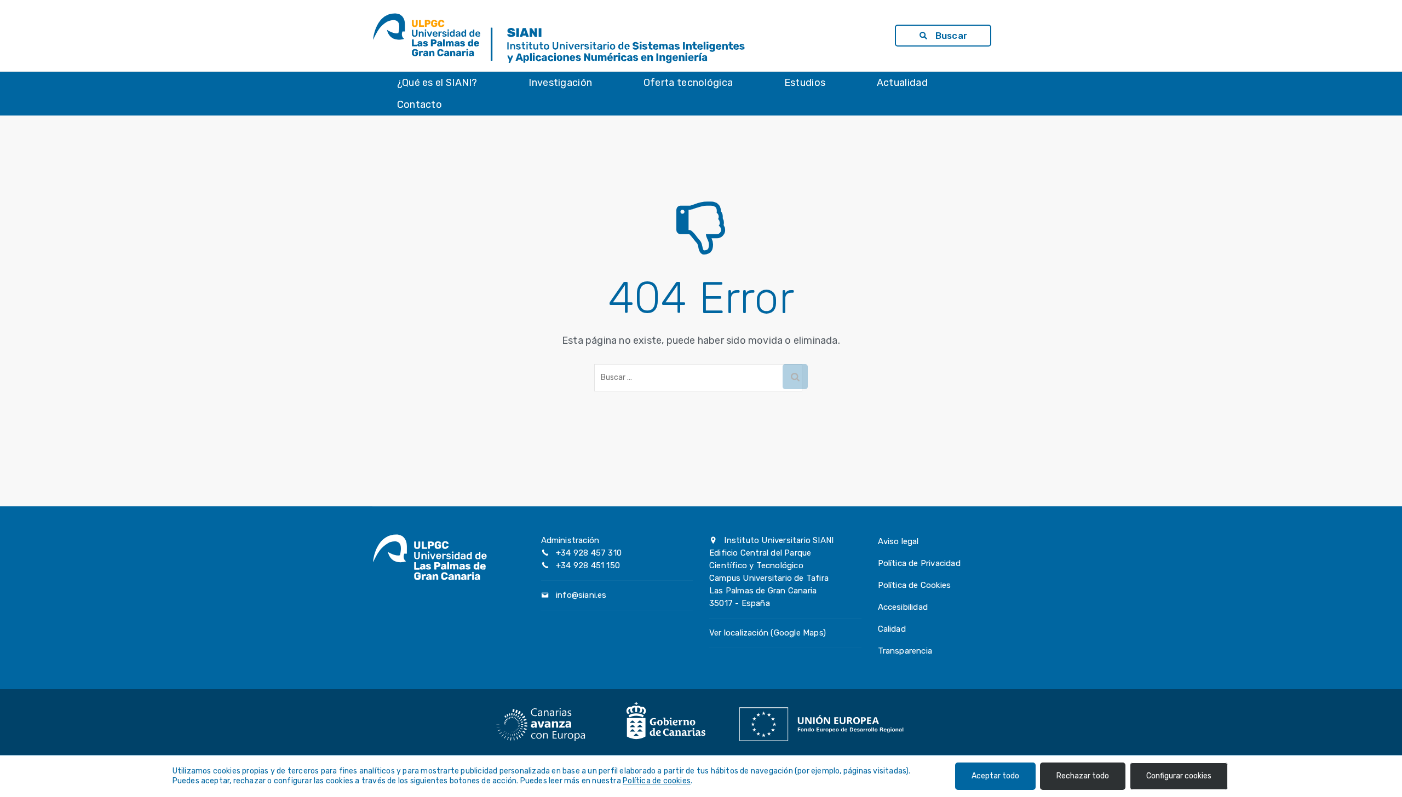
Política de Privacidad (919, 563)
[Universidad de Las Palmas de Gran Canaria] (429, 35)
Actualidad (902, 83)
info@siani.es (581, 595)
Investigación (560, 83)
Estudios (804, 83)
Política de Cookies (914, 585)
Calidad (892, 629)
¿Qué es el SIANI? (437, 83)
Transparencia (905, 651)
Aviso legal (898, 541)
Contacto (419, 105)
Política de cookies (657, 781)
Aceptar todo (995, 776)
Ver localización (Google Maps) (767, 633)
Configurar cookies (1178, 776)
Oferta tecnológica (688, 83)
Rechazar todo (1082, 776)
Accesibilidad (903, 607)
